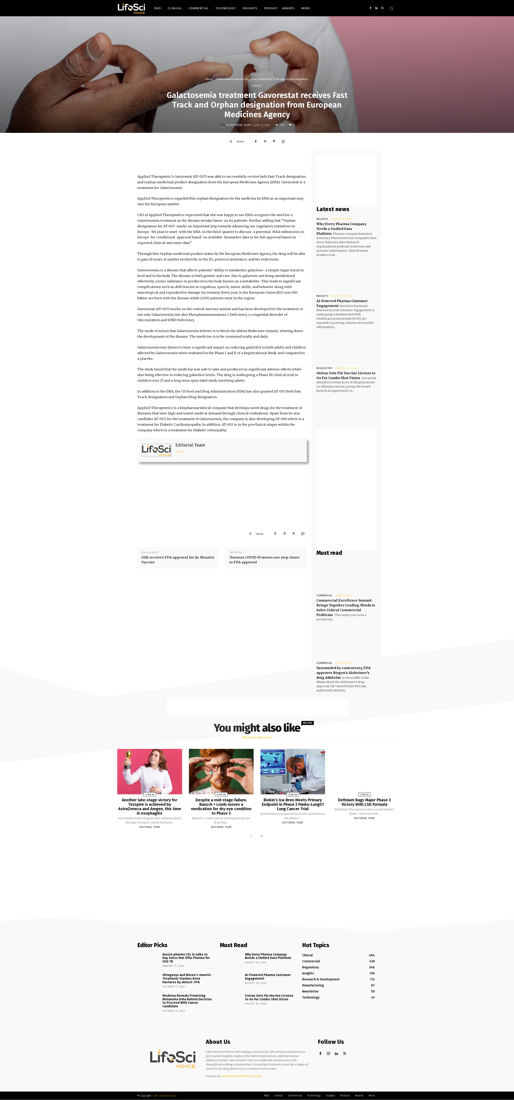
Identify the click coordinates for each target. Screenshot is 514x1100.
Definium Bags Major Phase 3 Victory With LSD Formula (364, 802)
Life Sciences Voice (165, 1095)
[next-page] (261, 836)
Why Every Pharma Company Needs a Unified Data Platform (341, 229)
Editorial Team (240, 125)
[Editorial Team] (223, 125)
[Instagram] (328, 1053)
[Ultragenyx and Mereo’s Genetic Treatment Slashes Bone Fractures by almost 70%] (148, 980)
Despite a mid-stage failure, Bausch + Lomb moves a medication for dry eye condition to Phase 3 (221, 807)
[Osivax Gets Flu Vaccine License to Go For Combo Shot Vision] (346, 408)
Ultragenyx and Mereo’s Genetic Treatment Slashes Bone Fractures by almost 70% (186, 978)
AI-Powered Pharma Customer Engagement (268, 976)
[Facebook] (370, 8)
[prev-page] (252, 836)
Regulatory (324, 368)
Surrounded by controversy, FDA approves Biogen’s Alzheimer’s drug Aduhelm (343, 673)
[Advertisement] (222, 160)
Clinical (209, 79)
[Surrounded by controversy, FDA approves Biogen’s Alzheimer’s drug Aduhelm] (346, 642)
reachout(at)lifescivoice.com (242, 1076)
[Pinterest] (274, 141)
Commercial (324, 595)
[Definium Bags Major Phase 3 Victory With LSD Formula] (364, 771)
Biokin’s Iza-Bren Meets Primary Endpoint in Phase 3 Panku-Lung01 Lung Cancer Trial (293, 804)
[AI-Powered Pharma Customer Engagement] (346, 344)
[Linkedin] (376, 8)
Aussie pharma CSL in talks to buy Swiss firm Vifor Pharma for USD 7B (186, 957)
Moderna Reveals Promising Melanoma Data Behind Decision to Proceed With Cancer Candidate (187, 1001)
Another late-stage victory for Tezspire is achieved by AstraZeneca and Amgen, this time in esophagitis (149, 807)
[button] (391, 8)
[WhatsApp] (283, 141)
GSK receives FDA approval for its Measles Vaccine (177, 559)
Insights (322, 219)
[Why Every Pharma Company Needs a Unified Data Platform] (346, 272)
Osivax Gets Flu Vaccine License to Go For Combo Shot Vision (269, 997)
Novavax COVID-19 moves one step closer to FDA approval (264, 559)
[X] (382, 8)
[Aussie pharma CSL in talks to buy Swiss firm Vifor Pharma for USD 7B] (148, 960)
